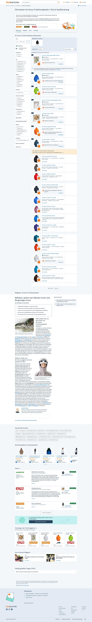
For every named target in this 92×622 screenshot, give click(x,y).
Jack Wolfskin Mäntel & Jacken (44, 436)
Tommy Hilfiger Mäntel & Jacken (52, 430)
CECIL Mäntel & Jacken (53, 439)
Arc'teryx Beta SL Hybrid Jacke (50, 185)
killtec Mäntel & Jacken (32, 439)
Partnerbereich (62, 612)
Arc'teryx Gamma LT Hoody (49, 267)
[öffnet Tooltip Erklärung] (22, 46)
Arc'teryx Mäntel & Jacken (31, 430)
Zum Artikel (27, 560)
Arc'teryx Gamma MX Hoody (49, 156)
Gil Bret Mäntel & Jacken (41, 433)
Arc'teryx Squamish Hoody (49, 126)
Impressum (57, 619)
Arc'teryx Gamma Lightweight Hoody (51, 100)
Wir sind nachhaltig (82, 5)
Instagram (84, 606)
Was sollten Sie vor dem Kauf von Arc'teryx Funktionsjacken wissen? (66, 301)
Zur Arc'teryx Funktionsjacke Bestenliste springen (26, 420)
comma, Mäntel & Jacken (42, 439)
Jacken (17, 430)
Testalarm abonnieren (42, 521)
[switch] (17, 48)
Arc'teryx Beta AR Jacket (48, 215)
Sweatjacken (18, 433)
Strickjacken (22, 430)
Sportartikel (12, 5)
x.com (83, 609)
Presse (60, 609)
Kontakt (72, 612)
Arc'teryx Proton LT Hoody (49, 86)
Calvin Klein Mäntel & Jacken (57, 436)
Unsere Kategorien (62, 614)
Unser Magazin (74, 609)
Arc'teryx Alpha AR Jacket (48, 174)
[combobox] (39, 2)
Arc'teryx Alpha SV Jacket (48, 165)
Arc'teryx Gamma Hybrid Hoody (50, 253)
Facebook (84, 608)
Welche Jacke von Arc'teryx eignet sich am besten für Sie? (66, 304)
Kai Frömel (25, 408)
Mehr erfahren (57, 69)
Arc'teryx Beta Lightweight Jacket (50, 55)
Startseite (7, 5)
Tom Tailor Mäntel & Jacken (21, 439)
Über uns (60, 606)
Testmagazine (74, 606)
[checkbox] (19, 54)
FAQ (72, 608)
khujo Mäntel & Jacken (52, 433)
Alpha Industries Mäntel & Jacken (28, 433)
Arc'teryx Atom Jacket (48, 113)
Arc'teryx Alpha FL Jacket (48, 244)
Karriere (60, 611)
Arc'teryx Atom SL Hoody (48, 206)
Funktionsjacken (18, 5)
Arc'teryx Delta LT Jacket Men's (50, 236)
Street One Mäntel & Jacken (70, 436)
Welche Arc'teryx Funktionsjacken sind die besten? (27, 571)
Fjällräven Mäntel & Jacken (20, 436)
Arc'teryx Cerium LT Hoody (49, 197)
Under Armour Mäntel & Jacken (65, 430)
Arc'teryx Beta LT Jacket (48, 139)
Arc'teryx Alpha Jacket (48, 73)
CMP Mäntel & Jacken (62, 433)
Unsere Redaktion (62, 608)
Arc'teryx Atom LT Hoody (48, 275)
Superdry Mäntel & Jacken (32, 436)
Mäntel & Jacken (41, 430)
